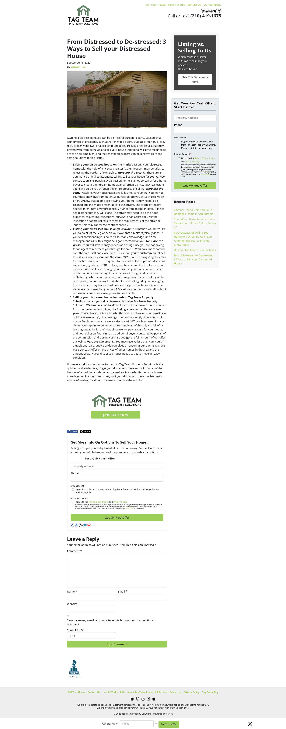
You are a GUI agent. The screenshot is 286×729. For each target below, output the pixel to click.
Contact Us (194, 4)
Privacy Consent (79, 498)
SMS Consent (77, 485)
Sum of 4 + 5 (76, 630)
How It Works (176, 4)
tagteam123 (78, 66)
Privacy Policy (120, 501)
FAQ (122, 692)
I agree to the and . (118, 504)
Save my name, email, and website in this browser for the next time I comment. (110, 622)
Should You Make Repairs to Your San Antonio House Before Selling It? (195, 223)
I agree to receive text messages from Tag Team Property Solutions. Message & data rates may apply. (117, 491)
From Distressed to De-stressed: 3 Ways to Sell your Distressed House (194, 259)
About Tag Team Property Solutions (147, 692)
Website (72, 604)
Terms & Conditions (98, 501)
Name (72, 591)
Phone (75, 473)
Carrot (169, 713)
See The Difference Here (195, 79)
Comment (74, 551)
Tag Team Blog (210, 692)
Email (122, 591)
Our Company (212, 4)
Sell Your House (155, 4)
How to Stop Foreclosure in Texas (195, 250)
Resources (175, 692)
